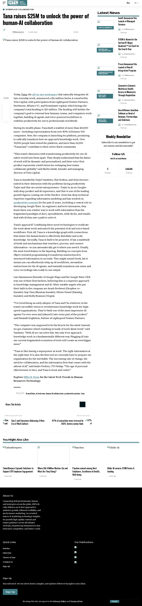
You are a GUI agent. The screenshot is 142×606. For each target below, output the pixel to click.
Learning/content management (105, 73)
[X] (107, 168)
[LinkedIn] (129, 168)
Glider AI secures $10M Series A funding (120, 470)
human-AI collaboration (55, 393)
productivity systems (26, 202)
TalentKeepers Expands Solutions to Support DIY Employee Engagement (18, 470)
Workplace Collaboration (20, 9)
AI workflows (30, 393)
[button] (114, 601)
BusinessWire (129, 54)
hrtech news (40, 393)
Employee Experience (102, 120)
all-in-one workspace (45, 94)
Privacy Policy (59, 601)
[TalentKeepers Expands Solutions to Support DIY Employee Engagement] (19, 455)
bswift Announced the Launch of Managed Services (127, 21)
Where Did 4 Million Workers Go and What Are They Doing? (53, 470)
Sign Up (10, 591)
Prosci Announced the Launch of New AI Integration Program (127, 67)
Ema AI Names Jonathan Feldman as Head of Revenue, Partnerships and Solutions (128, 115)
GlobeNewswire (130, 125)
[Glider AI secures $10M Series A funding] (123, 455)
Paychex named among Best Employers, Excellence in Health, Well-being (86, 471)
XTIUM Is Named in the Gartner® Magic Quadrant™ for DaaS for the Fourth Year (128, 44)
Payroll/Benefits (105, 28)
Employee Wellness (102, 96)
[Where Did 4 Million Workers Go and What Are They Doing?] (54, 455)
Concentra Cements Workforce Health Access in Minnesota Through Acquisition (127, 90)
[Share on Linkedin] (86, 32)
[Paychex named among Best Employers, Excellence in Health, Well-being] (88, 455)
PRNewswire (18, 32)
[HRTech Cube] (17, 3)
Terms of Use (76, 601)
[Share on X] (81, 32)
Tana (83, 393)
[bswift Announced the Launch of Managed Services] (105, 25)
